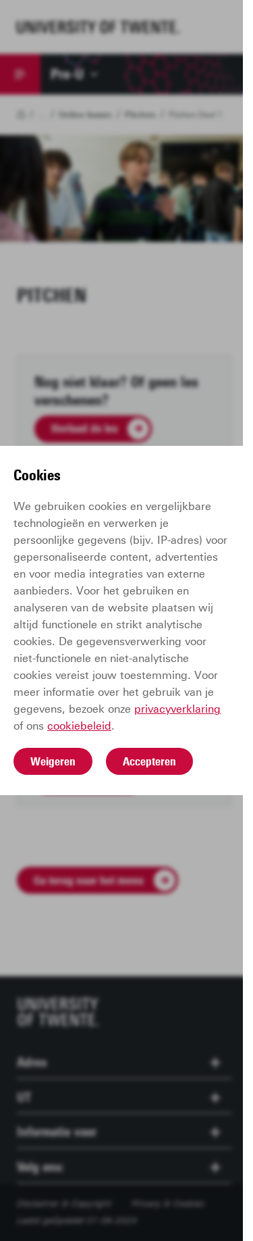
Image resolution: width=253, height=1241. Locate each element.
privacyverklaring (177, 709)
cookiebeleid (79, 725)
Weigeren (53, 761)
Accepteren (149, 761)
